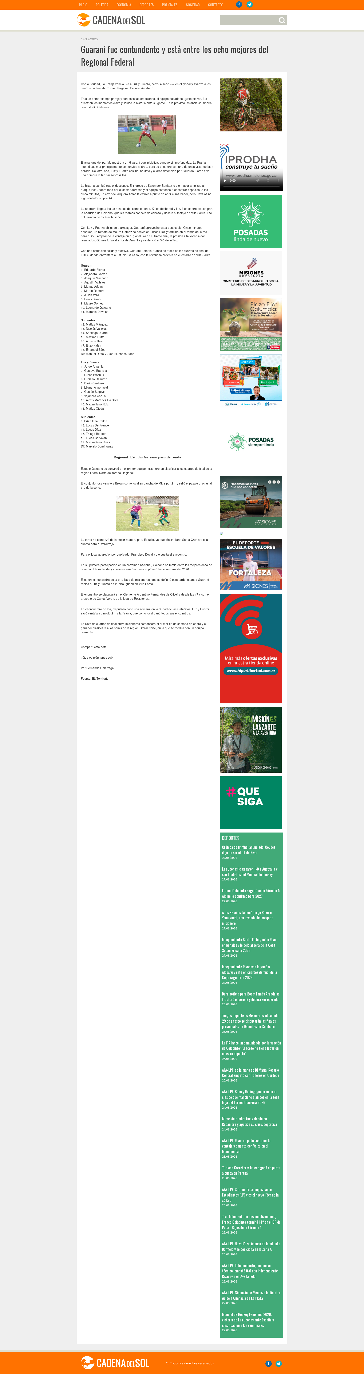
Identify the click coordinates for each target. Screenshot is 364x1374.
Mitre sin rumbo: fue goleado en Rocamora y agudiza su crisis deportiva (249, 1121)
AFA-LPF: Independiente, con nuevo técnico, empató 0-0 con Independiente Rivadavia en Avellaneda (250, 1271)
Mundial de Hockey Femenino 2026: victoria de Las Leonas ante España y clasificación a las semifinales (248, 1320)
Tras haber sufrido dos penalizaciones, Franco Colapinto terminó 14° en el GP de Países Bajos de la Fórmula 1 (251, 1222)
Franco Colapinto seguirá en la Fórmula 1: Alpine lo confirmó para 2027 (251, 893)
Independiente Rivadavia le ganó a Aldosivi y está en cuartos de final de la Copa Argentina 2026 (249, 972)
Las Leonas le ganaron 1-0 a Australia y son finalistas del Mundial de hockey (249, 871)
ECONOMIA (124, 4)
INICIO (83, 4)
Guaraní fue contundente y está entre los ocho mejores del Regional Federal (174, 55)
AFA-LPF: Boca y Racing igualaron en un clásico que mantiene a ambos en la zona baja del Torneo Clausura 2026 (250, 1097)
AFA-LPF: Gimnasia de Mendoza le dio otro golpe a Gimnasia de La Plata (251, 1295)
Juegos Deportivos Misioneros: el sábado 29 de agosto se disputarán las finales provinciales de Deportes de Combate (250, 1021)
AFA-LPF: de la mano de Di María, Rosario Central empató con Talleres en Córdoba (250, 1072)
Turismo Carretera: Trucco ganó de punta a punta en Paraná (251, 1170)
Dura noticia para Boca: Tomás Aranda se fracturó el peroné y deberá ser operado (251, 996)
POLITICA (102, 4)
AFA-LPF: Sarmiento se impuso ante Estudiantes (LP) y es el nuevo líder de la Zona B (250, 1195)
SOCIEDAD (193, 4)
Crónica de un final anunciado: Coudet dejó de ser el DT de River (248, 849)
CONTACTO (215, 4)
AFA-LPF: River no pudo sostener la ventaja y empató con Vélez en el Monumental (246, 1146)
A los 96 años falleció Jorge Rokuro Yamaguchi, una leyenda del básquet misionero (247, 918)
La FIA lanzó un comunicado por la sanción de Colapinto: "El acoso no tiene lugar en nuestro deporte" (251, 1048)
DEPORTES (146, 4)
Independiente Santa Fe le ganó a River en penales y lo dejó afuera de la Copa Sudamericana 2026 (249, 945)
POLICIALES (170, 4)
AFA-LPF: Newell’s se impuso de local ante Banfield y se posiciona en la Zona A (251, 1246)
